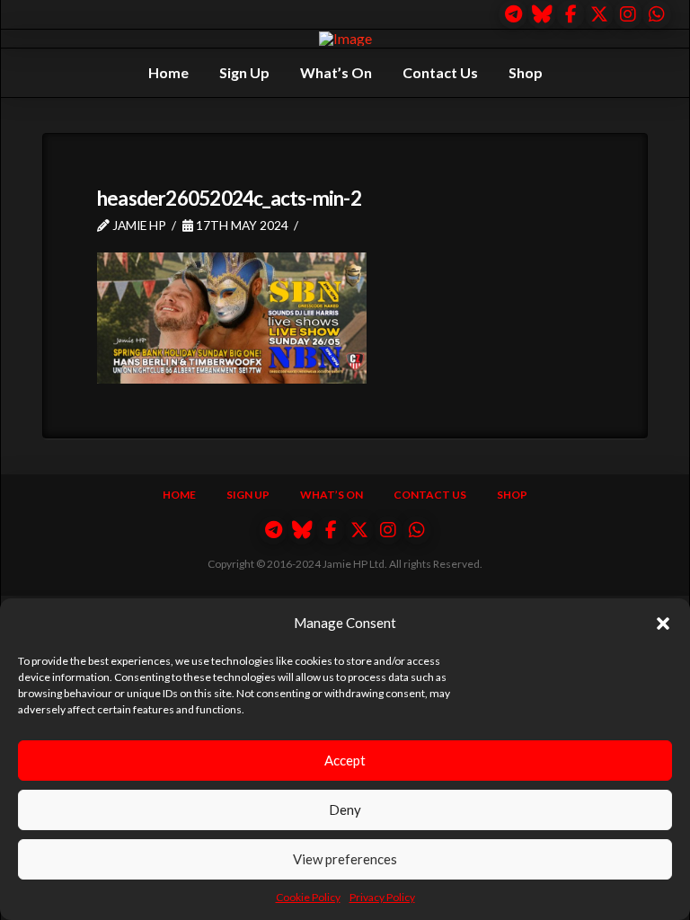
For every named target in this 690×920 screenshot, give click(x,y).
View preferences (345, 859)
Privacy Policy (382, 897)
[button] (663, 623)
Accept (345, 760)
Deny (345, 809)
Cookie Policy (308, 897)
